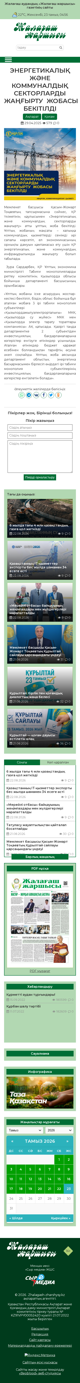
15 (59, 1179)
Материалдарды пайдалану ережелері (40, 1345)
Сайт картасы (40, 1340)
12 (30, 1179)
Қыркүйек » (60, 1218)
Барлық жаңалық (40, 857)
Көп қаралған (58, 762)
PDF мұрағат (40, 971)
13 (40, 1179)
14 (49, 1179)
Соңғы (22, 762)
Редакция (39, 1334)
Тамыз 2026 (40, 1141)
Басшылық (40, 1328)
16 (68, 1179)
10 (11, 1179)
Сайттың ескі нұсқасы (40, 1362)
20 (40, 1189)
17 (11, 1189)
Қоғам (49, 116)
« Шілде (16, 1218)
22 (59, 1189)
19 (30, 1189)
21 (49, 1189)
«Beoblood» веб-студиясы (40, 1373)
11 (20, 1179)
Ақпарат (32, 116)
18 (21, 1189)
